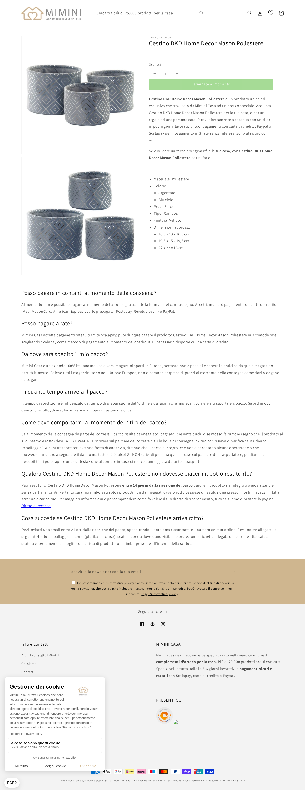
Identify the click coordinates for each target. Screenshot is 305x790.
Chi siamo (28, 663)
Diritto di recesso (36, 505)
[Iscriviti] (233, 572)
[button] (249, 13)
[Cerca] (201, 13)
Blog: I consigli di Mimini (40, 655)
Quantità (155, 64)
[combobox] (150, 13)
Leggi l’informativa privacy (159, 594)
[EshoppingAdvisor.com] (164, 722)
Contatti (27, 672)
